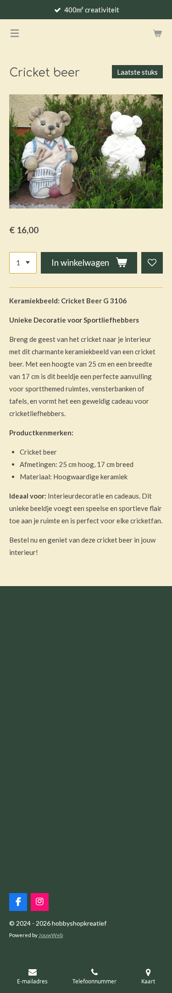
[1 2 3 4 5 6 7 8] (23, 263)
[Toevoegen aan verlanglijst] (152, 263)
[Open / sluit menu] (15, 33)
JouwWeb (51, 935)
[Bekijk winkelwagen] (157, 33)
